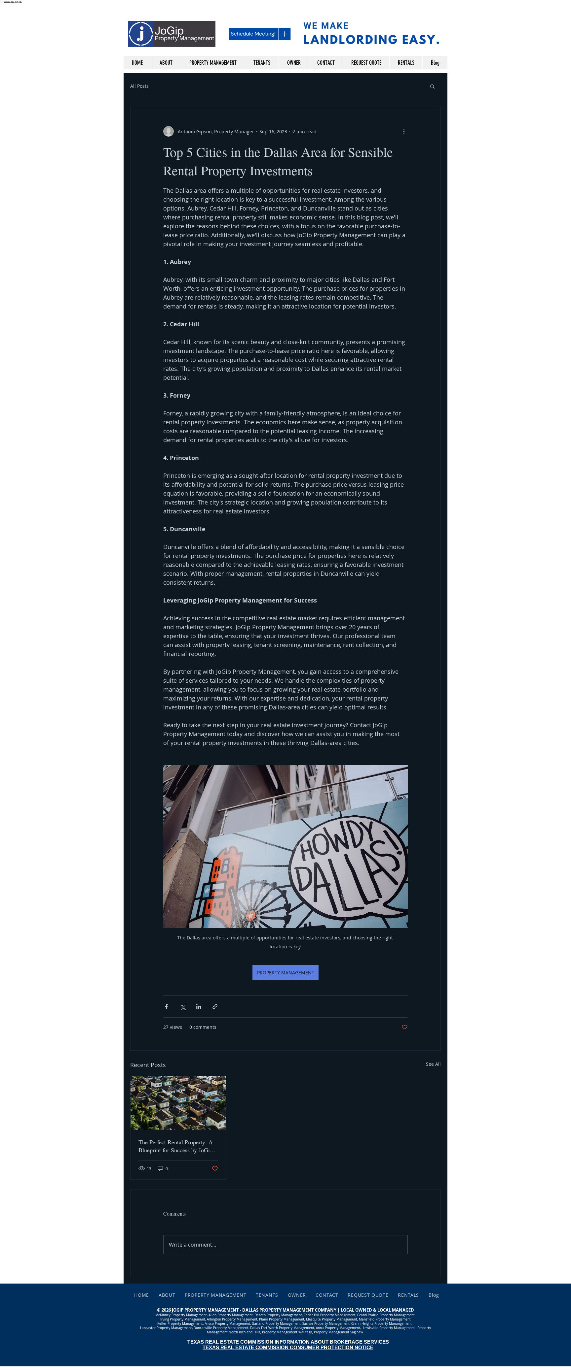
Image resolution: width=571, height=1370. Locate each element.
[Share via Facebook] (166, 1006)
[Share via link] (215, 1006)
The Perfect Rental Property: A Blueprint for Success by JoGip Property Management (175, 1146)
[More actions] (404, 131)
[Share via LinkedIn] (199, 1006)
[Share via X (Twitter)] (182, 1006)
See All (433, 1064)
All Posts (139, 86)
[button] (432, 86)
